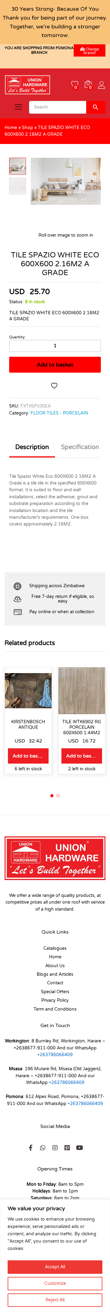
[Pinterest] (67, 1148)
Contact (55, 983)
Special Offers (55, 991)
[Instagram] (55, 1148)
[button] (28, 756)
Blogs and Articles (55, 974)
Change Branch (91, 51)
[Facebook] (30, 1148)
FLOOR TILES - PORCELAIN (59, 413)
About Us (55, 965)
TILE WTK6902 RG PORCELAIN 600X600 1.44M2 (81, 727)
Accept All (55, 1267)
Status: (16, 301)
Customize (55, 1283)
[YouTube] (79, 1148)
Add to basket (55, 364)
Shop (27, 127)
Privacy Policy (55, 1000)
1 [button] (51, 795)
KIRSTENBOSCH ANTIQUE (28, 724)
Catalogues (55, 948)
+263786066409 (55, 1054)
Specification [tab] (80, 447)
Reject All (55, 1300)
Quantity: (17, 337)
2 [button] (58, 795)
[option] (28, 725)
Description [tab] (32, 447)
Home (11, 127)
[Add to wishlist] (55, 385)
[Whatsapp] (43, 1148)
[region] (55, 1255)
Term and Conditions (55, 1009)
